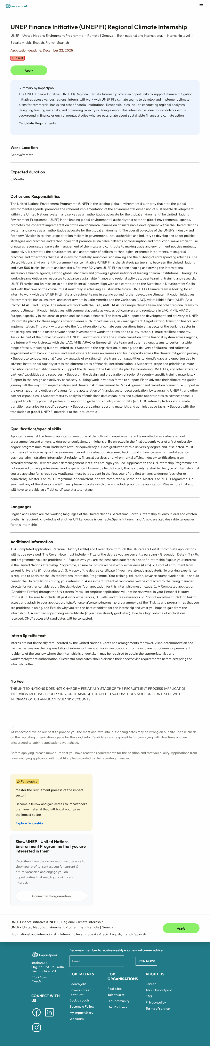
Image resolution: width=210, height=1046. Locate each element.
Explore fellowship (29, 823)
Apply (29, 70)
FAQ (149, 996)
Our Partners (117, 1007)
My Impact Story (81, 1012)
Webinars (77, 1019)
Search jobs (78, 984)
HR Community (118, 1001)
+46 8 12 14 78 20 (43, 971)
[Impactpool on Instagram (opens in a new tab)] (36, 1032)
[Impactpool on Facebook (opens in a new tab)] (36, 1017)
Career (151, 984)
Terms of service (158, 1008)
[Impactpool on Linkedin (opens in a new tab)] (49, 1017)
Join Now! (146, 961)
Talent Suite (116, 995)
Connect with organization (51, 896)
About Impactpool (159, 990)
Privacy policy (156, 1002)
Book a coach (79, 1000)
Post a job (114, 988)
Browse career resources (80, 992)
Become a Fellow (82, 1006)
